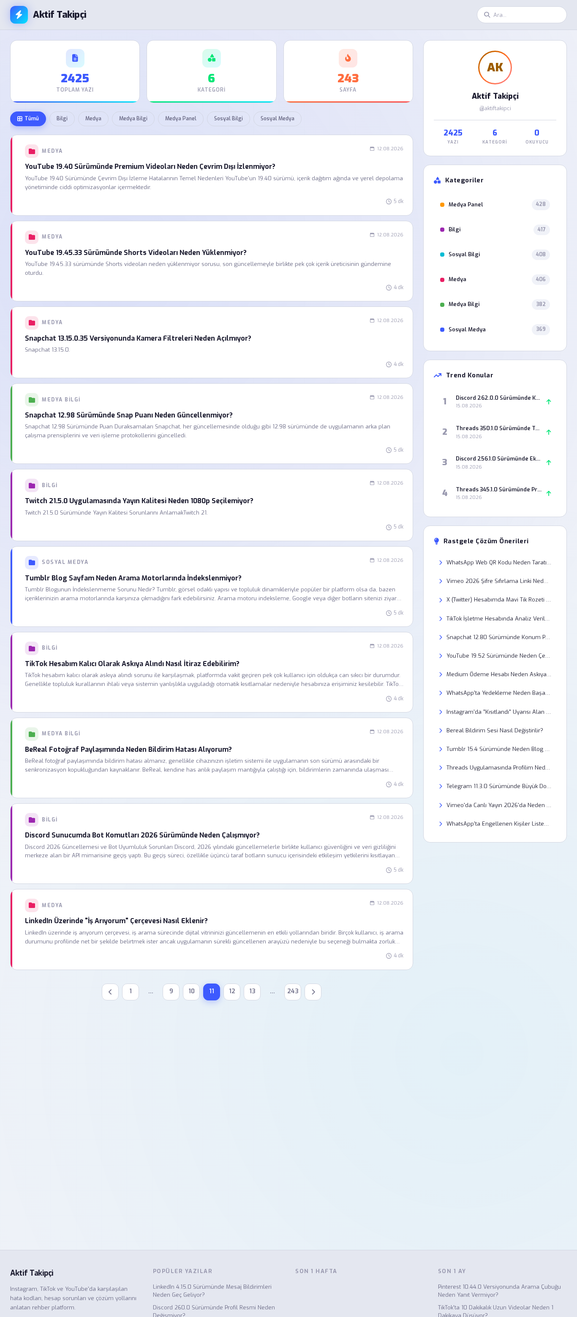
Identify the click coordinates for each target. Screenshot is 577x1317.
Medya (93, 118)
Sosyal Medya (277, 118)
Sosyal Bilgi (228, 118)
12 (232, 991)
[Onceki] (110, 992)
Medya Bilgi (133, 118)
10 (191, 991)
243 (293, 991)
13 (252, 991)
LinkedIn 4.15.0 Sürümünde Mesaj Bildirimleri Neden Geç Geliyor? (212, 1291)
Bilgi (62, 118)
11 (211, 991)
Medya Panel (180, 118)
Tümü (31, 118)
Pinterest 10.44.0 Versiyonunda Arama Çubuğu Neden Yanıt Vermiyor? (499, 1291)
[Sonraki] (313, 992)
